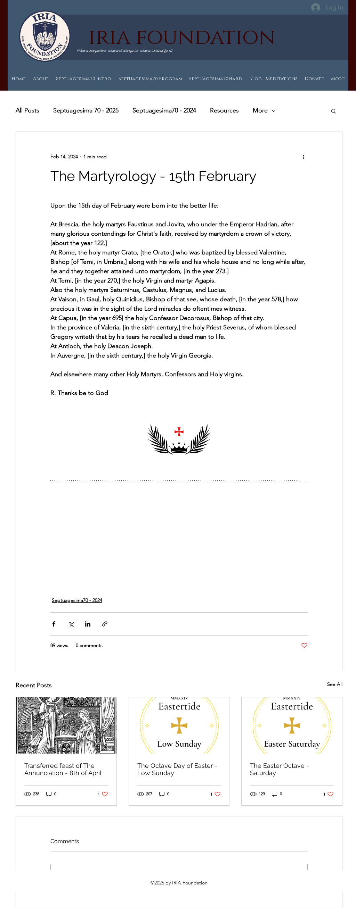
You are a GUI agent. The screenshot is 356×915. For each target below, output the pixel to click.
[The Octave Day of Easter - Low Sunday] (179, 725)
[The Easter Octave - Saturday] (292, 725)
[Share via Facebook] (53, 624)
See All (334, 684)
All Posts (27, 110)
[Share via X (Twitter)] (70, 624)
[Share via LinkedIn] (87, 624)
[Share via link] (105, 624)
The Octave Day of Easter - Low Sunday (177, 769)
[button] (333, 111)
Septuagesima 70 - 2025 (86, 110)
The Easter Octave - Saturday (279, 769)
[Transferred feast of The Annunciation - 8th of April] (66, 725)
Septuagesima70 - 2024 (164, 110)
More (260, 110)
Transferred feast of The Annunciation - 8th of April (63, 769)
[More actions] (303, 157)
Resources (224, 110)
